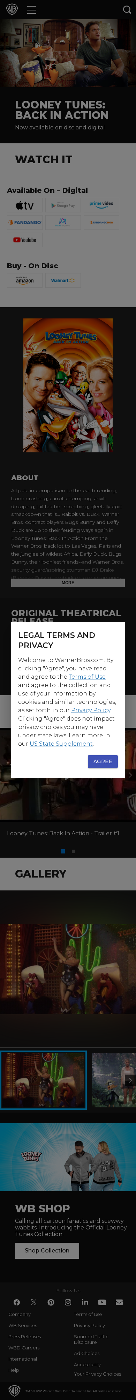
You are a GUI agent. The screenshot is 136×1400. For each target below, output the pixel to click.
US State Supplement (61, 743)
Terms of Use (87, 676)
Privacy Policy (90, 710)
